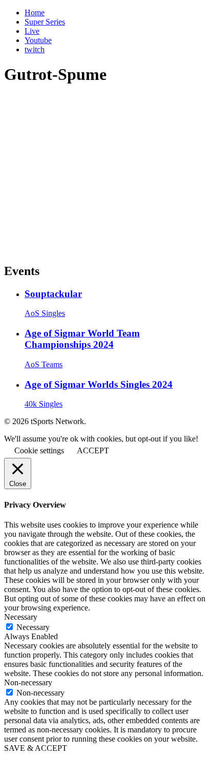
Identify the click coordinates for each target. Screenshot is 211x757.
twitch (35, 49)
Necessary (33, 627)
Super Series (45, 21)
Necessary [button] (20, 617)
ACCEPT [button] (93, 450)
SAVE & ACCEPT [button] (35, 748)
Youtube (38, 40)
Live (32, 31)
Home (35, 12)
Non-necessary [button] (28, 682)
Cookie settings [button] (39, 450)
